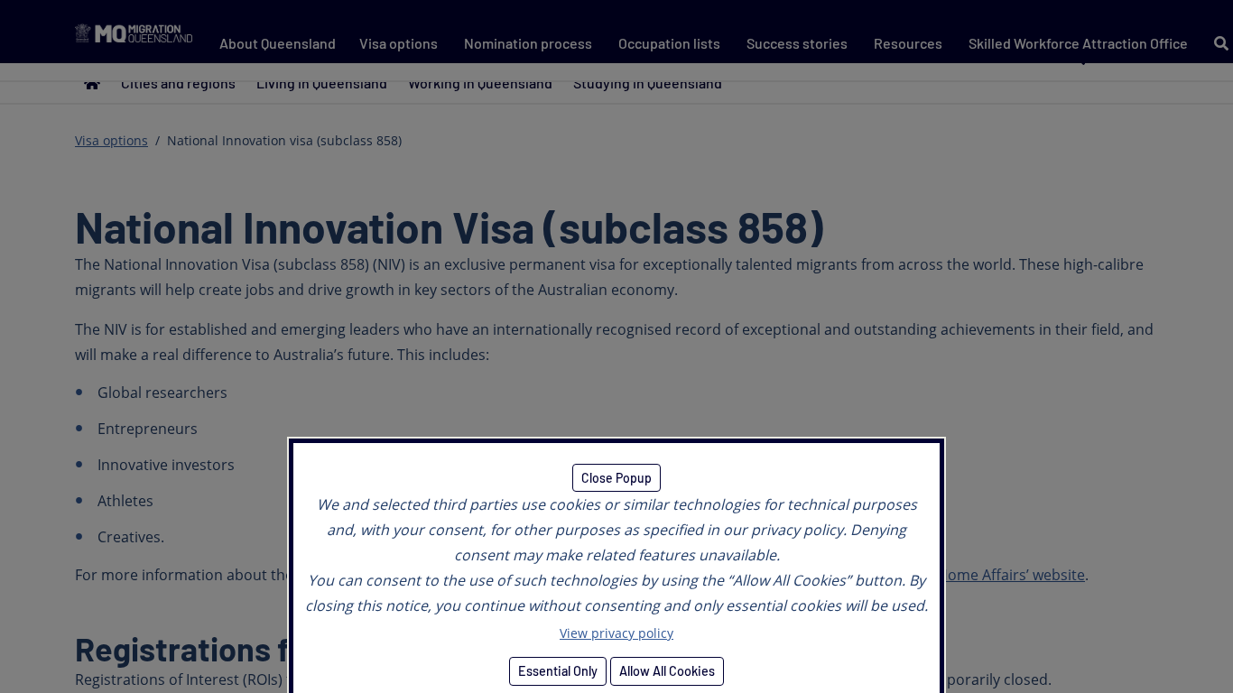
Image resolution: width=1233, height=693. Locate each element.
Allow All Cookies (667, 671)
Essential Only (558, 671)
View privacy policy (616, 633)
